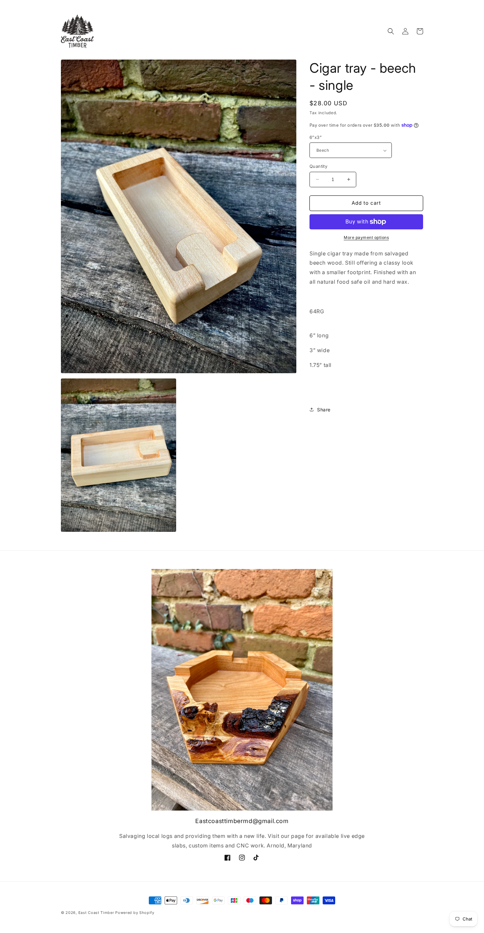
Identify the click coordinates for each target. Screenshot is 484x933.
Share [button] (324, 409)
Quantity (318, 166)
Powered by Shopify (134, 912)
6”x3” (315, 137)
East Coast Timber (96, 912)
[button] (391, 31)
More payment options (366, 237)
